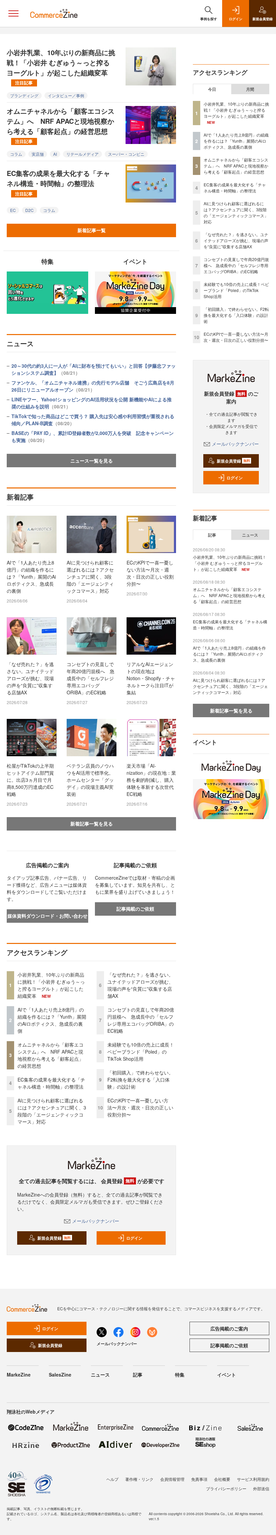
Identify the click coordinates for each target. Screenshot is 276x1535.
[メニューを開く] (13, 13)
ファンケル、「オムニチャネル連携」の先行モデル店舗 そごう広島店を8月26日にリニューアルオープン (92, 386)
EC (13, 210)
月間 (250, 89)
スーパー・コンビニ (126, 154)
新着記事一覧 (91, 230)
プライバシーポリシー (226, 1488)
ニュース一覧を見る (91, 460)
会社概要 (222, 1479)
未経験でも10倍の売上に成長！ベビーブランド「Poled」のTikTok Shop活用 (140, 1051)
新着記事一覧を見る (91, 823)
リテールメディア (82, 154)
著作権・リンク (139, 1479)
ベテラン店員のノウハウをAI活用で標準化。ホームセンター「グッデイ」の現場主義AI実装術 (90, 779)
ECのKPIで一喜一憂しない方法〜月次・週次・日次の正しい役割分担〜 (150, 573)
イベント (226, 1374)
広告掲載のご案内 (229, 1328)
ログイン (134, 1238)
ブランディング (24, 95)
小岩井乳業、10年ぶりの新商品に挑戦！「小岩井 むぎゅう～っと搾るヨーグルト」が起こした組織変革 (61, 66)
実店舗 (38, 154)
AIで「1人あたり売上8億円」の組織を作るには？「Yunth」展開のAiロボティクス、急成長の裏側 (31, 576)
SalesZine (60, 1374)
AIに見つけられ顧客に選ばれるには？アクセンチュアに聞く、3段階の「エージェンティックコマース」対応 (90, 576)
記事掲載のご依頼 (135, 908)
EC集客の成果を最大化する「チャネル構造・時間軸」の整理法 (58, 182)
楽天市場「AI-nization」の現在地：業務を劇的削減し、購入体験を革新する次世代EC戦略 (151, 779)
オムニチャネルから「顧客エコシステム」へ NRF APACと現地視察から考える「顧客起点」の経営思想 (60, 125)
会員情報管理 (172, 1479)
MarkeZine (19, 1374)
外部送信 (261, 1488)
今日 (212, 89)
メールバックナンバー (95, 1220)
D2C (29, 210)
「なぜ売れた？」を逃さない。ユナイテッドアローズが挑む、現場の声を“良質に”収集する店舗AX (30, 678)
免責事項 (199, 1479)
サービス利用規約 (253, 1479)
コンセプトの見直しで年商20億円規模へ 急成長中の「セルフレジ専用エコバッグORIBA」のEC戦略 (90, 678)
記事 (212, 535)
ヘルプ (112, 1479)
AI (55, 154)
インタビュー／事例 (66, 95)
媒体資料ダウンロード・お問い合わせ (47, 915)
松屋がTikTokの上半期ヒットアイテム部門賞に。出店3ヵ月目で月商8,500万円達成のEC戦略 (30, 779)
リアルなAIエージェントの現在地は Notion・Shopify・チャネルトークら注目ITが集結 (151, 678)
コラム (16, 154)
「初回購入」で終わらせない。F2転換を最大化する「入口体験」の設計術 (140, 1079)
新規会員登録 (54, 1238)
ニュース (250, 535)
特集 (179, 1374)
